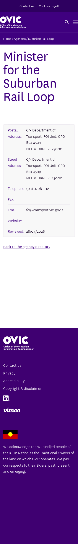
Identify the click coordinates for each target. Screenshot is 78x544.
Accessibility (14, 380)
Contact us (27, 5)
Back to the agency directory (26, 246)
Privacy (9, 373)
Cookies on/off (49, 5)
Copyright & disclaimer (22, 388)
